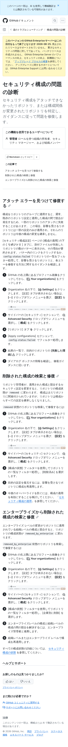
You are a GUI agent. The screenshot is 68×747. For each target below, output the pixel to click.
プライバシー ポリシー (13, 687)
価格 (5, 734)
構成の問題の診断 (56, 29)
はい (11, 681)
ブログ (39, 734)
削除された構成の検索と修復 (29, 376)
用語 (29, 731)
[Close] (58, 5)
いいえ (27, 681)
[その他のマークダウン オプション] (36, 157)
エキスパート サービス (22, 734)
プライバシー (41, 731)
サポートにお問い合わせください (23, 707)
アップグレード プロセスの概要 (31, 61)
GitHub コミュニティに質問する (22, 702)
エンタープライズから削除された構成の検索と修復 (33, 514)
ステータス (56, 731)
